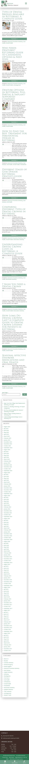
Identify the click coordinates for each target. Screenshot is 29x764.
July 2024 (6, 451)
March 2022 (7, 505)
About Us (6, 658)
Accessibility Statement (20, 755)
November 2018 (8, 581)
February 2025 (7, 438)
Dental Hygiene (7, 666)
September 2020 (8, 539)
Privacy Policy (5, 757)
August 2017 (7, 610)
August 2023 (7, 472)
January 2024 (7, 463)
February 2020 (7, 553)
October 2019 (7, 560)
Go (24, 394)
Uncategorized (17, 85)
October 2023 (7, 468)
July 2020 (6, 543)
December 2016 (8, 625)
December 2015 (8, 648)
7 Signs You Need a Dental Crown (13, 285)
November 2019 (8, 558)
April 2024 (6, 457)
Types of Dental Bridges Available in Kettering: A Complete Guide (13, 15)
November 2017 (8, 604)
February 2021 (7, 530)
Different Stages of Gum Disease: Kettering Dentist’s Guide (14, 173)
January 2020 (7, 555)
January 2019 (7, 577)
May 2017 (6, 616)
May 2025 (6, 432)
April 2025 (6, 434)
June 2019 (6, 568)
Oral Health (9, 164)
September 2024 (8, 447)
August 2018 (7, 587)
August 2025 (7, 426)
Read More (14, 39)
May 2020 (6, 547)
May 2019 (6, 570)
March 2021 (7, 528)
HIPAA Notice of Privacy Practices (16, 759)
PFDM (7, 759)
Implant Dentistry (8, 672)
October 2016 (7, 629)
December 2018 (8, 579)
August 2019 (7, 564)
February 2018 (7, 599)
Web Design (11, 757)
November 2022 (8, 489)
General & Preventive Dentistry (15, 41)
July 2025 (6, 428)
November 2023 (8, 466)
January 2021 (7, 532)
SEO (24, 757)
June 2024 (6, 453)
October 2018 (7, 583)
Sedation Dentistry (8, 689)
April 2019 (6, 572)
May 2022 (6, 501)
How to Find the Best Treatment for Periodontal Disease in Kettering (14, 135)
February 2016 (7, 644)
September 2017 (8, 608)
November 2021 (8, 512)
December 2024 (8, 442)
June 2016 (6, 637)
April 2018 (6, 595)
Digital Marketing (18, 757)
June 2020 (6, 545)
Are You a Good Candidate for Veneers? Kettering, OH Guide (13, 410)
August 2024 (7, 449)
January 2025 (7, 440)
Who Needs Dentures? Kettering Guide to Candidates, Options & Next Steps (12, 53)
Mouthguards (7, 676)
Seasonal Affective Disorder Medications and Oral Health (14, 359)
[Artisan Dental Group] (9, 3)
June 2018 (6, 591)
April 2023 (6, 480)
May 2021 (6, 524)
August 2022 (7, 495)
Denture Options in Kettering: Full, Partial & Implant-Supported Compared (14, 94)
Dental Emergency (8, 664)
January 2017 (7, 623)
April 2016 (6, 641)
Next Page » (5, 392)
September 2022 (8, 493)
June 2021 (6, 522)
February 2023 (7, 484)
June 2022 (6, 499)
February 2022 (7, 507)
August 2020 (7, 541)
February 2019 (7, 576)
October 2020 (7, 537)
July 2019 (6, 566)
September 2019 (8, 562)
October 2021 (7, 514)
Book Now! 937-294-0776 (8, 735)
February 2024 (7, 461)
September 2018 (8, 585)
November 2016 (8, 627)
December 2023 (8, 465)
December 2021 (8, 510)
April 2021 (6, 526)
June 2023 (6, 476)
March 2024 (7, 459)
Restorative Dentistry (18, 239)
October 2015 (7, 650)
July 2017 (6, 612)
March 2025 (7, 436)
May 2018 (6, 593)
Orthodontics (7, 681)
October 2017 (7, 606)
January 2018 (7, 600)
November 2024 (8, 443)
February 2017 (7, 622)
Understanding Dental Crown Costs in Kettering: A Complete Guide (12, 249)
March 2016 (7, 643)
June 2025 (6, 430)
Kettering (6, 674)
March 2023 (7, 482)
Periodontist (23, 164)
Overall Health (9, 43)
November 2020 (8, 535)
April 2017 (6, 618)
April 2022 (6, 503)
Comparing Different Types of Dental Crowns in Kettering (14, 210)
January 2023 (7, 486)
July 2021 (6, 520)
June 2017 (6, 614)
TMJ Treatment (7, 691)
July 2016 (6, 635)
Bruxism (6, 660)
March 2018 (7, 597)
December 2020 (8, 533)
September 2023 (8, 470)
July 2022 (6, 497)
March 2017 (7, 620)
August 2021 (7, 518)
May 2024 (6, 455)
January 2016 (7, 646)
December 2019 (8, 556)
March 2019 (7, 574)
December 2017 (8, 602)
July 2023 (6, 474)
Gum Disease (7, 670)
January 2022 (7, 509)
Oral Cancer (7, 678)
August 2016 (7, 633)
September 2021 (8, 516)
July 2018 (6, 589)
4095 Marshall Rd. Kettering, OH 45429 (11, 738)
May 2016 (6, 639)
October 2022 (7, 491)
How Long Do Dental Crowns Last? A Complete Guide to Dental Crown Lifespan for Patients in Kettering (13, 322)
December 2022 (8, 488)
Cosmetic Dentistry (8, 662)
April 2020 (6, 549)
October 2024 (7, 445)
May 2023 (6, 478)
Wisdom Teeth (7, 695)
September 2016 (8, 631)
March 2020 (7, 551)
